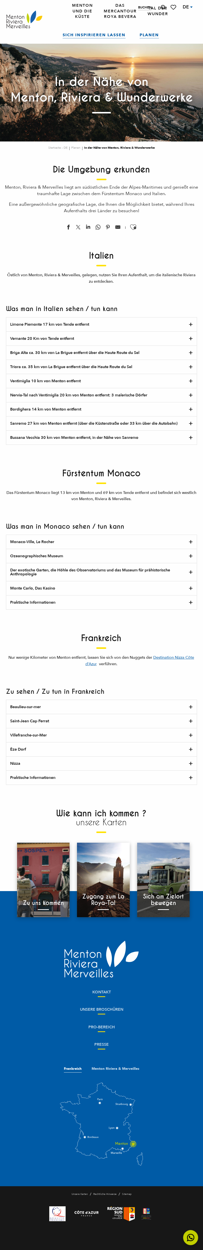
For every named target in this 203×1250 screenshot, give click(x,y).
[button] (163, 7)
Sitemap (126, 1194)
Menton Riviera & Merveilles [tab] (115, 1069)
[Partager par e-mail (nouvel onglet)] (117, 228)
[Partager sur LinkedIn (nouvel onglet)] (88, 228)
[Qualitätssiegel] (57, 1213)
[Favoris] (173, 7)
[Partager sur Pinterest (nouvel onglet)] (107, 228)
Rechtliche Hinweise (105, 1194)
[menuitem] (24, 20)
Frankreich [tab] (73, 1069)
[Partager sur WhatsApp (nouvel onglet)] (98, 228)
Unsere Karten (80, 1194)
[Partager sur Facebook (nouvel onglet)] (68, 228)
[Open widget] (190, 1237)
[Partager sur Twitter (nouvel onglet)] (78, 228)
